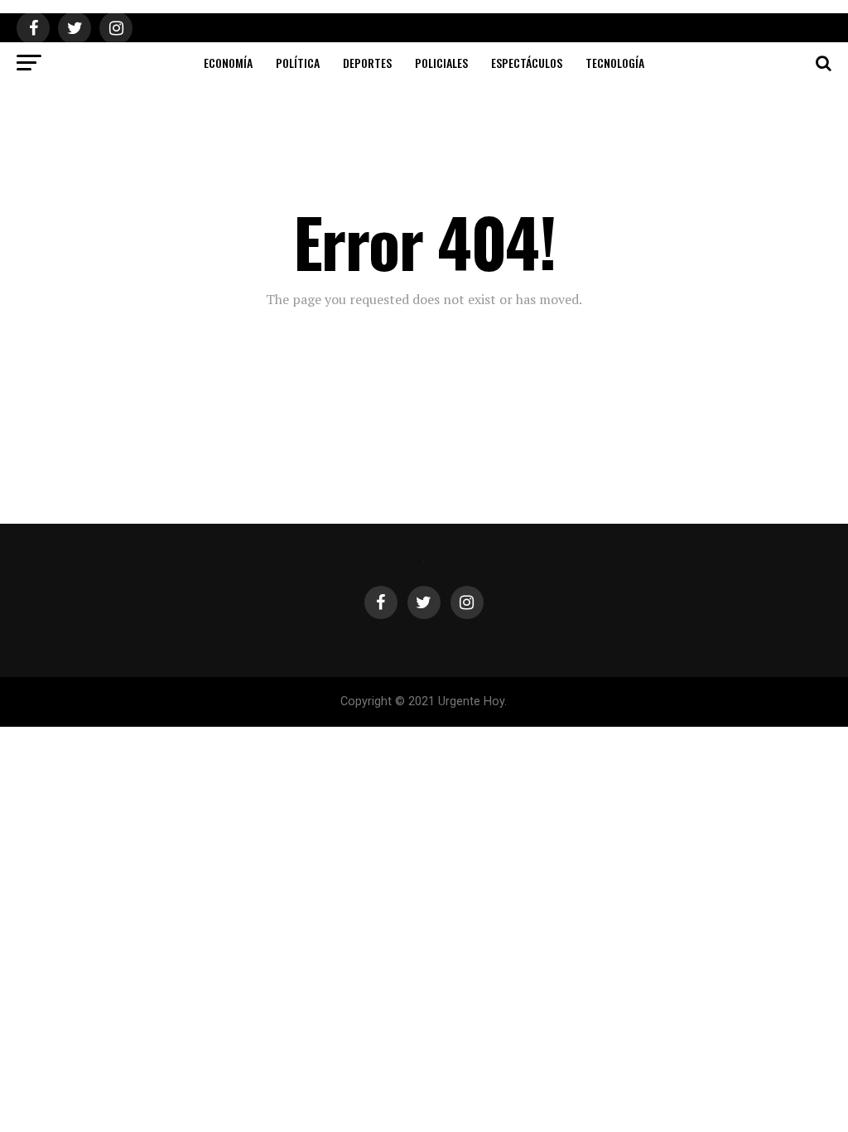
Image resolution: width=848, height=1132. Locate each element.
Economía (228, 62)
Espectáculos (526, 62)
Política (298, 62)
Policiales (441, 62)
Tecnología (614, 62)
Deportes (367, 62)
